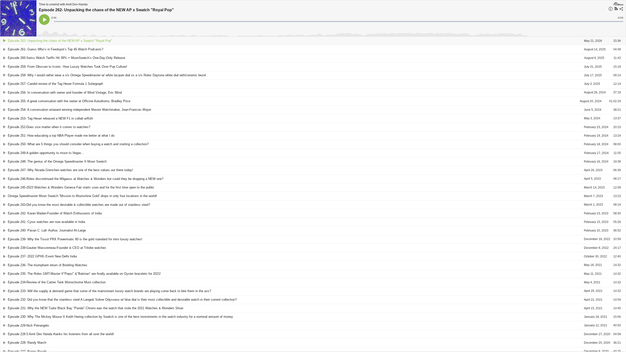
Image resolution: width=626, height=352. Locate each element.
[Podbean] (618, 3)
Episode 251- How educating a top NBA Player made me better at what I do (61, 135)
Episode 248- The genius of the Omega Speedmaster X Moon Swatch (57, 161)
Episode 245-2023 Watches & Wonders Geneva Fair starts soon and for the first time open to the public (81, 187)
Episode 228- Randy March (27, 342)
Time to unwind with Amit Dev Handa (63, 4)
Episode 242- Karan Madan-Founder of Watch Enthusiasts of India (55, 213)
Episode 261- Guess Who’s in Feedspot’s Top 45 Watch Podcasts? (55, 49)
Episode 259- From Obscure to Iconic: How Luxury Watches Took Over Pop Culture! (67, 66)
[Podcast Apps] (616, 9)
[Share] (621, 9)
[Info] (610, 9)
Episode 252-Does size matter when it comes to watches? (49, 127)
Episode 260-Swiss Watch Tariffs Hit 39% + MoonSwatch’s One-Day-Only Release (66, 58)
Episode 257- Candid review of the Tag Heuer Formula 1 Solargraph (55, 84)
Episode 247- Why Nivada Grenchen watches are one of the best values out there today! (70, 170)
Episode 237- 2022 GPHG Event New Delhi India (42, 256)
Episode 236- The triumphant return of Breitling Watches (47, 265)
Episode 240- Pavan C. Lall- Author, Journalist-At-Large (47, 230)
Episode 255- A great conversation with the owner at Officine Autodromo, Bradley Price (69, 101)
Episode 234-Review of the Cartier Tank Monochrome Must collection (57, 282)
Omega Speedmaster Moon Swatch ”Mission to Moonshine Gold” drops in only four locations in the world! (82, 196)
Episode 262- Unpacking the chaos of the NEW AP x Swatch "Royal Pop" (106, 10)
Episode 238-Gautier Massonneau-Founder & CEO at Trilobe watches (57, 248)
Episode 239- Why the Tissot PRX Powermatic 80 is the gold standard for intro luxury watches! (75, 239)
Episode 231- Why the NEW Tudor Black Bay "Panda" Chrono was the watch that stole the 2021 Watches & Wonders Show (95, 308)
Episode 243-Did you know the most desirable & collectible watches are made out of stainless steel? (79, 205)
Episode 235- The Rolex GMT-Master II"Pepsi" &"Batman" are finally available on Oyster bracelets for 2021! (84, 273)
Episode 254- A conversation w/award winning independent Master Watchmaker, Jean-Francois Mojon (79, 109)
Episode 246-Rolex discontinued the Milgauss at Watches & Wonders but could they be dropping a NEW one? (85, 179)
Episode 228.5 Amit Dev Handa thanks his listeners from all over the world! (61, 334)
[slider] (337, 21)
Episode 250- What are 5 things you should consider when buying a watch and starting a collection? (78, 144)
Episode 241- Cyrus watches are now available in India (46, 222)
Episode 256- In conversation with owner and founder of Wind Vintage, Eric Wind (65, 92)
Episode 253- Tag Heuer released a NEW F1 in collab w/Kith (50, 118)
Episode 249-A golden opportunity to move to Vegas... (46, 153)
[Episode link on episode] (18, 18)
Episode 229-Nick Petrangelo (28, 325)
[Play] (4, 40)
